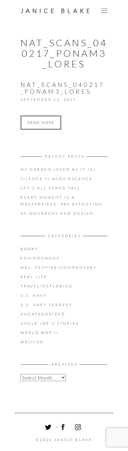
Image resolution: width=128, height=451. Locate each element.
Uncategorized (43, 314)
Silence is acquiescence (57, 179)
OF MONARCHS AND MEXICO (57, 213)
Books (29, 249)
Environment (40, 258)
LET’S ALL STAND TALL (51, 188)
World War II (40, 333)
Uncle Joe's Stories (50, 323)
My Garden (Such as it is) (58, 169)
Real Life (34, 277)
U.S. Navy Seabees (46, 305)
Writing (32, 342)
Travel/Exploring (47, 286)
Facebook (64, 428)
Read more (41, 122)
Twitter (49, 428)
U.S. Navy (34, 295)
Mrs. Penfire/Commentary (59, 267)
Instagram (79, 428)
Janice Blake (57, 10)
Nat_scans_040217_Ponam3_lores (63, 88)
